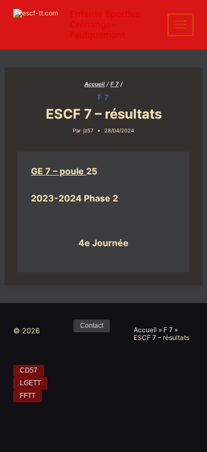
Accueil (145, 330)
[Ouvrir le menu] (180, 24)
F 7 (103, 97)
